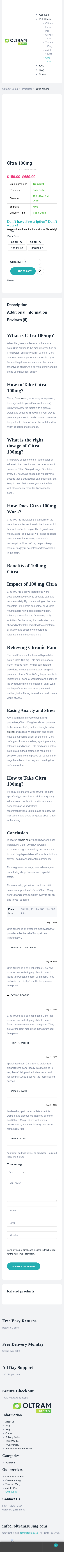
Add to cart (25, 271)
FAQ (7, 1425)
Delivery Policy (12, 1437)
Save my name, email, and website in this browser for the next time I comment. (31, 1251)
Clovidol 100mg (13, 1480)
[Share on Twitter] (19, 280)
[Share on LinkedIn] (22, 280)
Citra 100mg (21, 398)
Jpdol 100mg (11, 1488)
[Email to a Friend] (35, 280)
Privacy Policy (12, 1444)
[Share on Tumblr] (25, 280)
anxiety (11, 732)
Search (32, 1547)
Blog (7, 1429)
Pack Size (13, 236)
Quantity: (15, 262)
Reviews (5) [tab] (17, 319)
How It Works (11, 1440)
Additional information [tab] (27, 312)
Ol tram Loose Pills (14, 1476)
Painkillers (10, 1462)
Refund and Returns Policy (18, 1448)
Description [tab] (17, 304)
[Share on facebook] (16, 280)
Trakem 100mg (12, 1484)
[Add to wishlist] (40, 271)
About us (9, 1421)
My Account (10, 1547)
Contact (9, 1433)
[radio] (16, 242)
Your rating (14, 1164)
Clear (12, 231)
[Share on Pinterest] (32, 280)
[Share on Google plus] (29, 280)
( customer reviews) (27, 169)
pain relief (25, 840)
